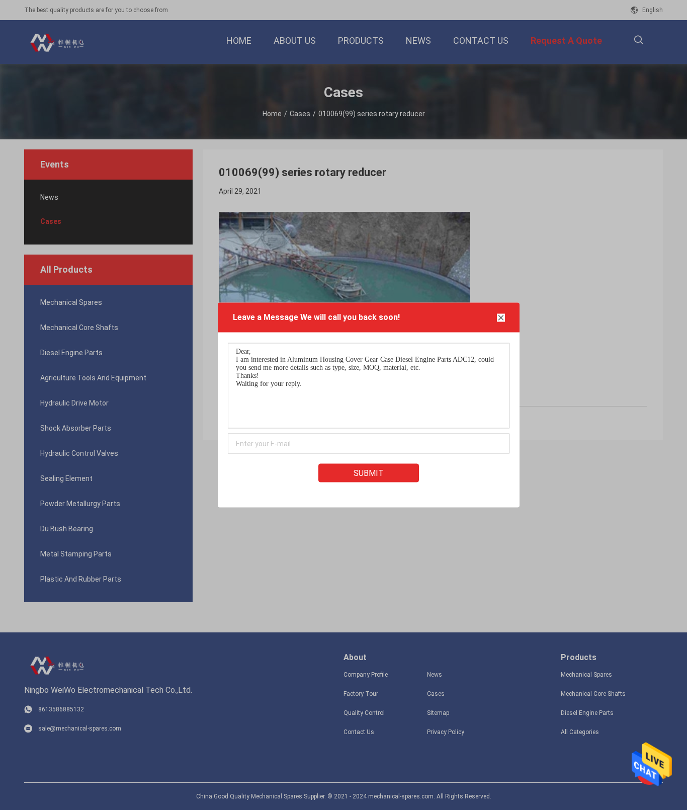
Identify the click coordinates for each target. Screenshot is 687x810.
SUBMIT (369, 473)
